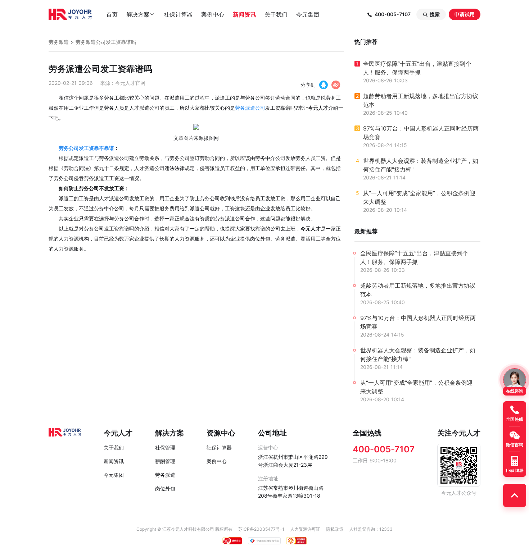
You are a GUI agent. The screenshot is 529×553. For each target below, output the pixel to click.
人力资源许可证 (305, 529)
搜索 (431, 14)
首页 (112, 14)
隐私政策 (334, 529)
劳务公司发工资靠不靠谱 (86, 148)
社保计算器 (178, 14)
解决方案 (140, 14)
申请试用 (465, 14)
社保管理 (165, 447)
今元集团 (307, 14)
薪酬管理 (165, 461)
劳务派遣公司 (250, 108)
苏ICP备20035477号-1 (261, 529)
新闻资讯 (244, 14)
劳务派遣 (59, 42)
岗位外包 (165, 488)
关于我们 (276, 14)
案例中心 (212, 14)
